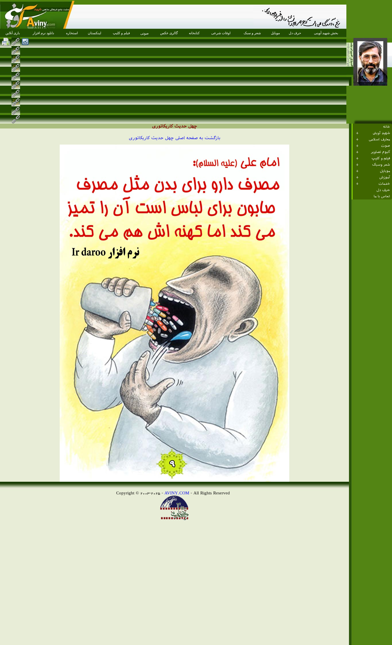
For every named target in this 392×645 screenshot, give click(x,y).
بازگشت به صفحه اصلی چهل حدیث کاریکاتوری (174, 137)
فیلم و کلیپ (381, 158)
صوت (385, 146)
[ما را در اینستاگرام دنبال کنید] (25, 41)
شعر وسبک (381, 165)
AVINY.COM (176, 492)
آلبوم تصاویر (380, 152)
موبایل (385, 171)
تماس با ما (382, 196)
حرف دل (383, 190)
